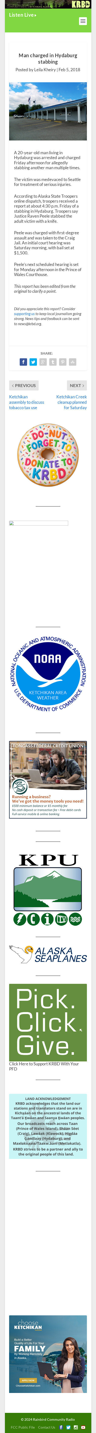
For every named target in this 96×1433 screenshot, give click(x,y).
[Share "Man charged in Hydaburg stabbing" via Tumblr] (53, 362)
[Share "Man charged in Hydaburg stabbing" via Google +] (43, 362)
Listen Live (21, 15)
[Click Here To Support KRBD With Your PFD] (48, 1022)
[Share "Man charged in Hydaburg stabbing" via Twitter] (33, 362)
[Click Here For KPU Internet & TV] (48, 889)
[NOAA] (48, 674)
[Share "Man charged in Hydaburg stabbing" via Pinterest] (63, 362)
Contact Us (46, 1427)
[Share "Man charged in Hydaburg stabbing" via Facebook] (23, 362)
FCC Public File (23, 1427)
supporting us (24, 313)
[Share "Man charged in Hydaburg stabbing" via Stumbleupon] (73, 362)
